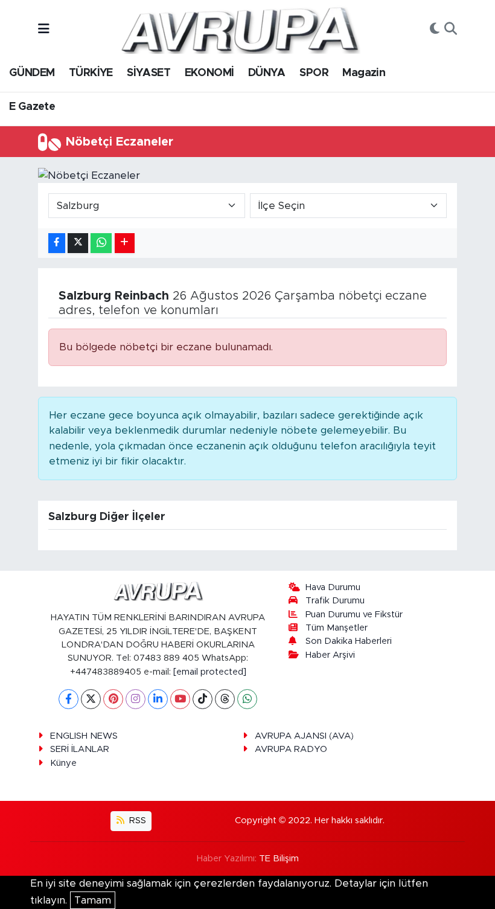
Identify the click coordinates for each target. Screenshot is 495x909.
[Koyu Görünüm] (434, 29)
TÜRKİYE (91, 73)
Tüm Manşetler (336, 627)
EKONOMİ (209, 73)
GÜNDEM (31, 73)
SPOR (313, 73)
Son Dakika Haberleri (348, 641)
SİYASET (148, 73)
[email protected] (209, 671)
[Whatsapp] (247, 699)
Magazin (363, 73)
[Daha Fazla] (125, 243)
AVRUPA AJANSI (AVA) (304, 735)
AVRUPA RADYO (291, 749)
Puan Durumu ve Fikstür (354, 614)
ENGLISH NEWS (84, 735)
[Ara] (450, 29)
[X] (91, 699)
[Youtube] (180, 699)
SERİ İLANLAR (79, 749)
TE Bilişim (279, 858)
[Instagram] (135, 699)
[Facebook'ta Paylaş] (56, 243)
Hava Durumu (332, 587)
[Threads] (225, 699)
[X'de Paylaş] (78, 243)
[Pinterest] (113, 699)
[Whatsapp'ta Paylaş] (101, 243)
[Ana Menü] (44, 29)
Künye (63, 763)
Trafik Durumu (335, 600)
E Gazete (32, 106)
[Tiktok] (202, 699)
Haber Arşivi (330, 655)
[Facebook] (68, 699)
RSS (136, 820)
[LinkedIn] (158, 699)
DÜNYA (267, 73)
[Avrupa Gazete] (239, 29)
